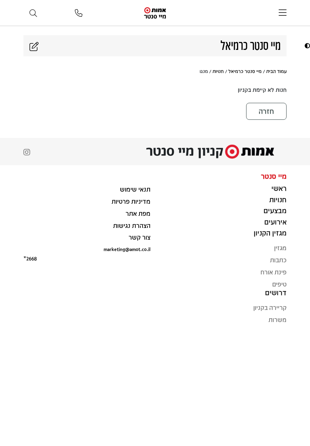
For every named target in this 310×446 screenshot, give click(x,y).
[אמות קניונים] (155, 12)
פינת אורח (273, 272)
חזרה (266, 111)
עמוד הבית (276, 71)
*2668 (30, 258)
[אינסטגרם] (26, 153)
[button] (306, 46)
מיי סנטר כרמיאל (245, 71)
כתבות (278, 259)
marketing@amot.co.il (127, 249)
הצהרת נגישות (131, 225)
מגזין (280, 247)
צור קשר (139, 237)
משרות (277, 319)
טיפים (279, 284)
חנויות (218, 71)
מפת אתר (138, 213)
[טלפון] (78, 13)
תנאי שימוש (135, 189)
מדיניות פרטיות (131, 201)
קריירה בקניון (270, 307)
